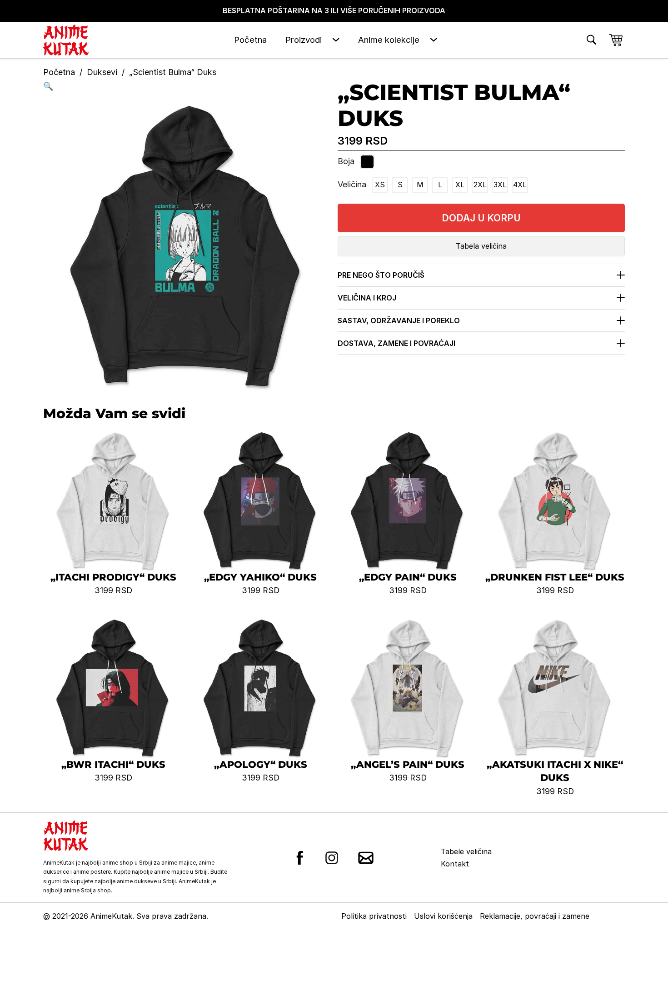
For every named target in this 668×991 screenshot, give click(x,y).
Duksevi (102, 72)
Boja (346, 161)
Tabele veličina (466, 851)
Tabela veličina (481, 245)
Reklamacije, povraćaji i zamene (534, 916)
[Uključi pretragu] (591, 40)
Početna (250, 40)
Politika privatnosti (374, 916)
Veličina (352, 184)
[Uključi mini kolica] (616, 40)
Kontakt (455, 863)
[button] (186, 87)
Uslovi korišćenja (443, 916)
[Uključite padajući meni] (336, 39)
